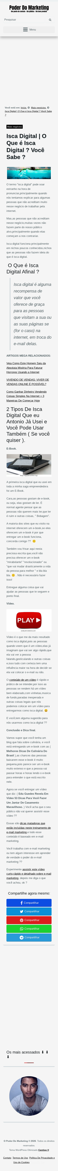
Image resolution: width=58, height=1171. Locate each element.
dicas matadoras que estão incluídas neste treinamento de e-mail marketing (28, 828)
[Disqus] (29, 992)
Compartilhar (31, 902)
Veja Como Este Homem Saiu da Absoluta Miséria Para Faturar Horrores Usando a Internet (26, 368)
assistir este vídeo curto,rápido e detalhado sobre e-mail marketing (28, 874)
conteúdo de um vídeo (22, 679)
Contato (7, 1157)
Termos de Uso (20, 1157)
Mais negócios (14, 126)
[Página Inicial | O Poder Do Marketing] (29, 8)
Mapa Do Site (38, 1162)
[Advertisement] (29, 69)
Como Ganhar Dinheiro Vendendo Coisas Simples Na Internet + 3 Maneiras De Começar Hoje (26, 396)
